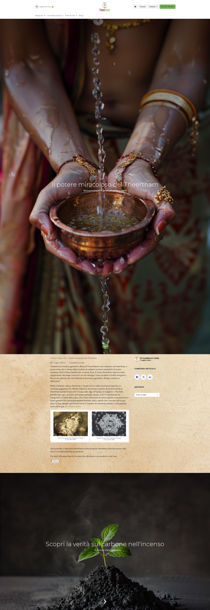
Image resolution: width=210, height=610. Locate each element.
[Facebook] (137, 377)
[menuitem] (40, 15)
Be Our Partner (167, 6)
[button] (36, 6)
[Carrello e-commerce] (135, 6)
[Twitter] (143, 377)
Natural (55, 461)
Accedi (142, 6)
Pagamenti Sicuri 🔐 (47, 7)
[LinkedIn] (150, 377)
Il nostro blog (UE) (58, 358)
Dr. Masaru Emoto (73, 406)
